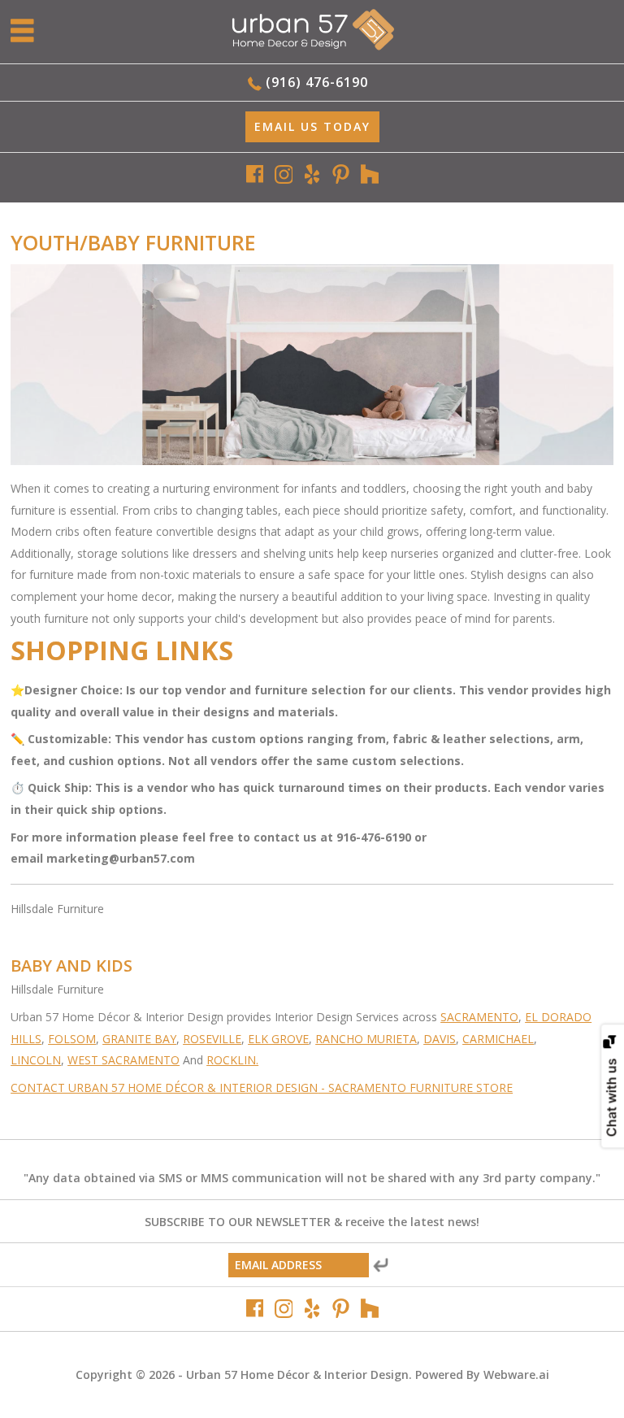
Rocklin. (232, 1060)
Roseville (212, 1038)
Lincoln (36, 1060)
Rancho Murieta (366, 1038)
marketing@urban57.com (122, 858)
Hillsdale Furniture (57, 908)
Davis (439, 1038)
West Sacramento (123, 1060)
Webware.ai (516, 1374)
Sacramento (479, 1016)
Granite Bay (139, 1038)
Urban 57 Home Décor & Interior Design (297, 1374)
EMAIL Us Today (312, 126)
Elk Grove (278, 1038)
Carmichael (498, 1038)
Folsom (72, 1038)
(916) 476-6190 (317, 82)
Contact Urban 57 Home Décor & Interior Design (164, 1087)
